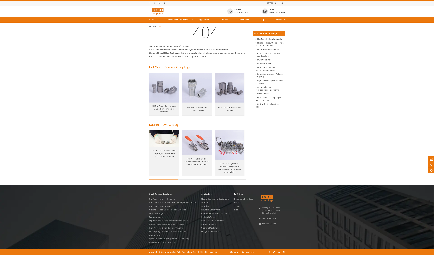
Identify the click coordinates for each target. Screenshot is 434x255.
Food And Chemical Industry (214, 213)
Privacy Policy (248, 252)
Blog (262, 19)
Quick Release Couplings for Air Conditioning (269, 99)
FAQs (236, 202)
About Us (224, 19)
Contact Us (280, 19)
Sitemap (234, 252)
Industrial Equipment (210, 209)
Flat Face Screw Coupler (268, 49)
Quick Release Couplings (177, 19)
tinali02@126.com (277, 12)
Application (204, 19)
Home (151, 19)
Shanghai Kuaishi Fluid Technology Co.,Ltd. (180, 252)
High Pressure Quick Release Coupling (269, 82)
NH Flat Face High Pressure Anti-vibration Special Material (164, 109)
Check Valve (263, 93)
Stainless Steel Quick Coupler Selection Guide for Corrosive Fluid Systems (196, 161)
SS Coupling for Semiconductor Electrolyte (267, 88)
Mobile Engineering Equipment (215, 199)
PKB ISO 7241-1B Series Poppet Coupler (197, 109)
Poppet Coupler (264, 63)
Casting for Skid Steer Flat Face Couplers (268, 55)
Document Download (243, 199)
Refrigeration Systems (211, 231)
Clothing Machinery (210, 228)
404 (160, 27)
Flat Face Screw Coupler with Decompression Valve (270, 44)
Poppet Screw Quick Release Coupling (269, 75)
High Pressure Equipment (212, 220)
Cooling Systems (208, 224)
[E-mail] (431, 159)
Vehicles (205, 206)
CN (281, 3)
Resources (244, 19)
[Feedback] (431, 170)
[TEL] (431, 165)
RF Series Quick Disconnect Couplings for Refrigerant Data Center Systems (164, 153)
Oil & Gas (205, 202)
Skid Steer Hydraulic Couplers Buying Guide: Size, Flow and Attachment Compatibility (229, 168)
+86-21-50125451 (241, 12)
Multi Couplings (264, 59)
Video (236, 206)
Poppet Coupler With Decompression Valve (266, 69)
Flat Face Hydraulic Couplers (270, 39)
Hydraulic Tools (208, 217)
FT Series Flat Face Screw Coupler (229, 109)
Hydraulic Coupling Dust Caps (267, 105)
